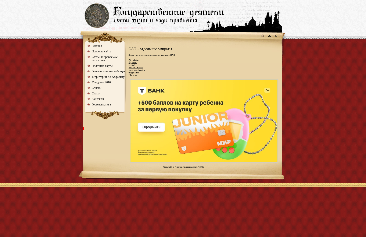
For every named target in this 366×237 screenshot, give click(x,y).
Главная (97, 46)
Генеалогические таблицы (108, 71)
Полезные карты (102, 65)
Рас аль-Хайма (136, 67)
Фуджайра (134, 72)
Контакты (98, 99)
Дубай (132, 65)
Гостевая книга (101, 104)
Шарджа (133, 75)
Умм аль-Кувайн (137, 70)
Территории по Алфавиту (108, 77)
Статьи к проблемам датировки (105, 58)
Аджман (133, 62)
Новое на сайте (101, 51)
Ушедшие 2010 (101, 82)
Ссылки (96, 88)
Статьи (96, 93)
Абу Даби (134, 60)
